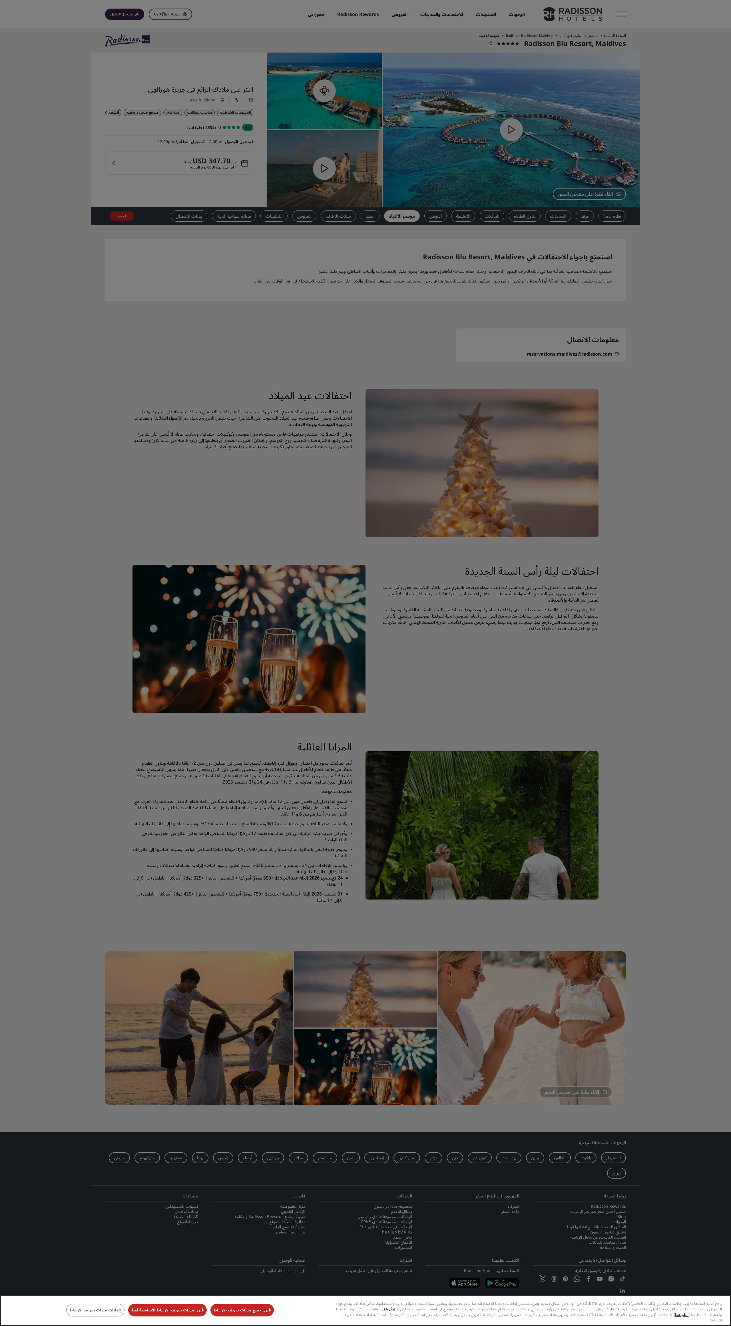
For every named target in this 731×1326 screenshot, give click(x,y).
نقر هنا (388, 1308)
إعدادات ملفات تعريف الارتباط (95, 1310)
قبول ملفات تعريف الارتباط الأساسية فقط (167, 1310)
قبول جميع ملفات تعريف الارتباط (242, 1310)
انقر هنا (681, 1314)
